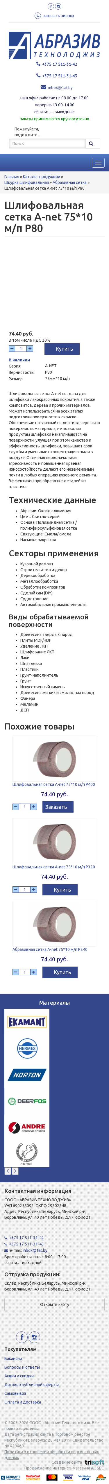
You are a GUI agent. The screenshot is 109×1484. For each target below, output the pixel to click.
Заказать (56, 807)
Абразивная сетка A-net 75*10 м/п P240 (49, 949)
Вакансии (13, 1358)
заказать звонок (58, 15)
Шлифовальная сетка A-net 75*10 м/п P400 (53, 784)
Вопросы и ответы (22, 1367)
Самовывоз (15, 1393)
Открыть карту (54, 1304)
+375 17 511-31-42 (59, 64)
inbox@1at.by (60, 87)
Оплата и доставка (22, 1402)
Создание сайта (67, 1462)
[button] (7, 1171)
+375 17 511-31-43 (59, 75)
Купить (64, 349)
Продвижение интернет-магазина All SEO (64, 1468)
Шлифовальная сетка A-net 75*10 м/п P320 (53, 867)
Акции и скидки (19, 1376)
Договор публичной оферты (31, 1384)
